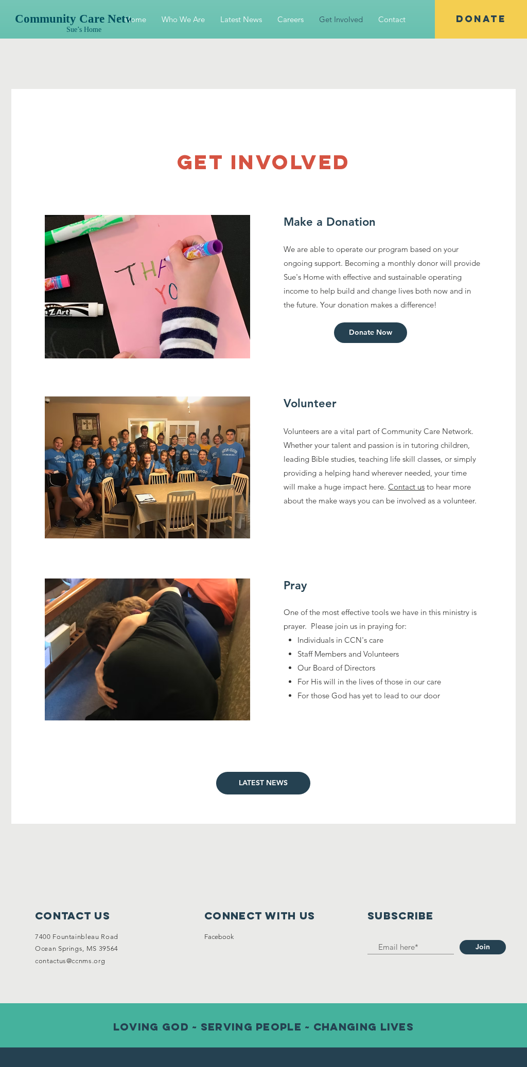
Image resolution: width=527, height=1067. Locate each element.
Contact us (406, 487)
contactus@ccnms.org (70, 961)
